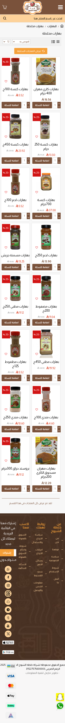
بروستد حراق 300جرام (15, 468)
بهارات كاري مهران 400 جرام (46, 91)
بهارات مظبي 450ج (46, 362)
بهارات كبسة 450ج (15, 144)
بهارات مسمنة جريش (15, 255)
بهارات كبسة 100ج (15, 89)
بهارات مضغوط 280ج (46, 308)
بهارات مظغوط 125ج (15, 364)
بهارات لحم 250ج (46, 255)
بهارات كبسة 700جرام (46, 202)
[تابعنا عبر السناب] (51, 696)
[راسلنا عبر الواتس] (51, 705)
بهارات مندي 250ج (15, 417)
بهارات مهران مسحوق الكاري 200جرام (46, 473)
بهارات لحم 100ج (15, 200)
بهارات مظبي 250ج (15, 306)
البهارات (52, 26)
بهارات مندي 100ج (46, 417)
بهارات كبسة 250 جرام (46, 146)
